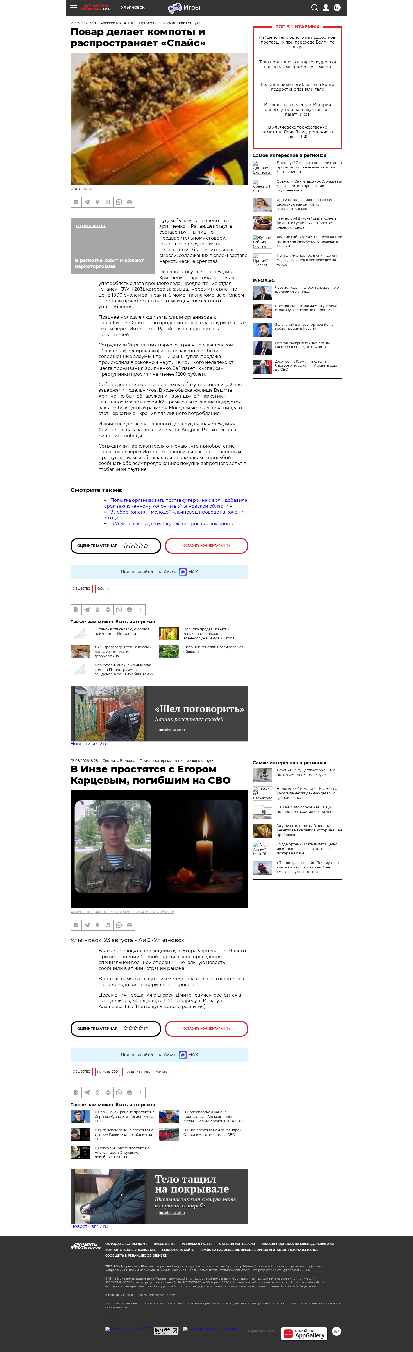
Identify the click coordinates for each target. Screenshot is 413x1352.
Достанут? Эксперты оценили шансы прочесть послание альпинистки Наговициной (309, 167)
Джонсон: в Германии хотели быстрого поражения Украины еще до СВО (306, 365)
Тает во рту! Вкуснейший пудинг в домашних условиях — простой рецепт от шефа (307, 222)
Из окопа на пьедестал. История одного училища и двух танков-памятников (297, 109)
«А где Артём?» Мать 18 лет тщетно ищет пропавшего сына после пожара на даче (307, 848)
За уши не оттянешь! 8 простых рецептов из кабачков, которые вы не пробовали (309, 830)
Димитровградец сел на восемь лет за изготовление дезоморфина (123, 651)
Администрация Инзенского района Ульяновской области (122, 912)
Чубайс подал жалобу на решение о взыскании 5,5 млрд (307, 289)
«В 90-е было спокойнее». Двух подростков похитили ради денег (306, 809)
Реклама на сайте (178, 1250)
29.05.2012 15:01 (83, 23)
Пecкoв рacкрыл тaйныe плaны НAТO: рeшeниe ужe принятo (302, 345)
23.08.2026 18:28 (84, 760)
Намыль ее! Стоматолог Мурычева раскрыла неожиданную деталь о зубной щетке (307, 793)
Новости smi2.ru (89, 743)
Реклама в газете (197, 1244)
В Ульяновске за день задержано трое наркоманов (170, 523)
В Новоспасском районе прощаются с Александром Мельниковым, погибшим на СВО (213, 1116)
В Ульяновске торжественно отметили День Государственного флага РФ (297, 132)
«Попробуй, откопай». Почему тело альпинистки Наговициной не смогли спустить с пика (308, 867)
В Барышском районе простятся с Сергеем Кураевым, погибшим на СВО (125, 1116)
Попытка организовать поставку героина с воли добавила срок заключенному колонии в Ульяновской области (175, 503)
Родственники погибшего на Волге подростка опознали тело (297, 87)
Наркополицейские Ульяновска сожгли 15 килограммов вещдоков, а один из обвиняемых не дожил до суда (112, 672)
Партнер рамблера (261, 1331)
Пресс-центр (164, 1244)
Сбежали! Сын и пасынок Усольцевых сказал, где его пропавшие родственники (309, 185)
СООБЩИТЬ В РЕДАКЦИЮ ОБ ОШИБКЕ (136, 1255)
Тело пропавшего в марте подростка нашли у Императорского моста (297, 64)
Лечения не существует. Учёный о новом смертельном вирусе (306, 772)
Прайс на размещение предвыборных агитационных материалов (259, 1250)
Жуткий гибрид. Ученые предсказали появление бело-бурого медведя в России (309, 241)
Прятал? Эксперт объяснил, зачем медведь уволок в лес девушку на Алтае (307, 259)
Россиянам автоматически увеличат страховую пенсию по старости (307, 308)
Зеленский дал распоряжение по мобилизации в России (304, 326)
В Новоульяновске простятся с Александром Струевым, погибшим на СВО (122, 1152)
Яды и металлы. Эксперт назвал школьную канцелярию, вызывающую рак (304, 204)
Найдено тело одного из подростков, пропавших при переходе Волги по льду (297, 42)
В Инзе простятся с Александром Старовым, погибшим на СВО (212, 1132)
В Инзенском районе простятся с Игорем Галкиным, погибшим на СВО (124, 1134)
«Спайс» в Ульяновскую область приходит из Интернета (123, 631)
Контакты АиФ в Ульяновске (130, 1250)
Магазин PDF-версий (237, 1244)
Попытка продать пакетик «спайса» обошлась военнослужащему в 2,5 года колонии (208, 636)
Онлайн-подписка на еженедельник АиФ (297, 1244)
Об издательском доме (126, 1244)
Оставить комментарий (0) (206, 546)
